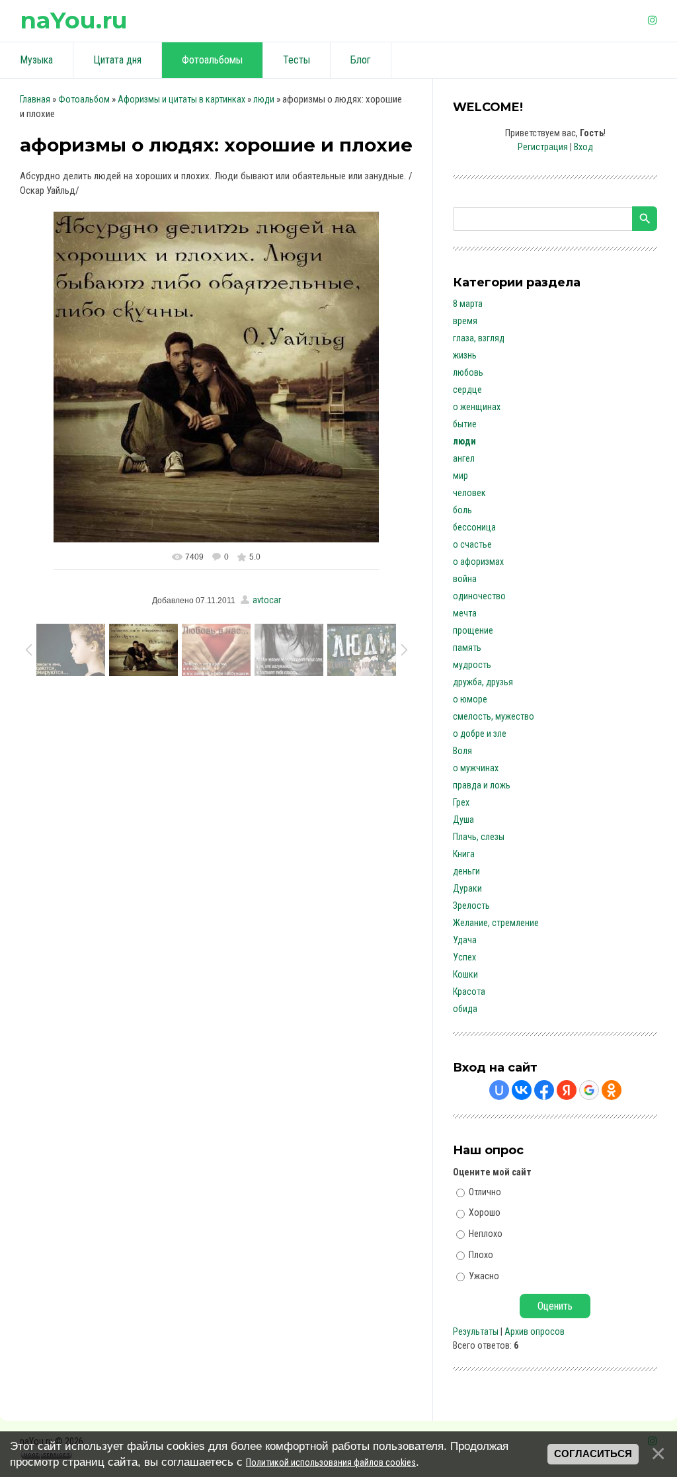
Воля (462, 750)
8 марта (468, 303)
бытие (465, 424)
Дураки (467, 888)
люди (263, 99)
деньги (466, 871)
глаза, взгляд (478, 338)
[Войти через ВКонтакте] (522, 1090)
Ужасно (484, 1275)
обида (465, 1008)
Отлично (485, 1191)
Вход (583, 147)
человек (469, 492)
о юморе (470, 699)
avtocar (267, 600)
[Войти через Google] (589, 1090)
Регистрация (543, 147)
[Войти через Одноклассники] (611, 1090)
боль (462, 510)
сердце (467, 389)
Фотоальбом (84, 99)
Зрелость (471, 905)
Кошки (465, 974)
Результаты (475, 1331)
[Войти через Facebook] (544, 1090)
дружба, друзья (483, 682)
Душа (463, 819)
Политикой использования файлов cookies (331, 1462)
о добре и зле (479, 733)
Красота (469, 991)
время (465, 321)
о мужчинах (475, 768)
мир (460, 475)
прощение (473, 630)
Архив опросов (534, 1331)
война (465, 578)
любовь (468, 372)
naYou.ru (74, 20)
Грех (461, 802)
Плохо (481, 1254)
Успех (464, 957)
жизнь (465, 355)
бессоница (474, 527)
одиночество (479, 596)
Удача (465, 940)
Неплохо (485, 1233)
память (467, 647)
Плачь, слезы (478, 836)
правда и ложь (481, 785)
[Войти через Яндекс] (567, 1090)
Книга (464, 854)
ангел (464, 458)
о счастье (472, 544)
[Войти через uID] (499, 1090)
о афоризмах (478, 561)
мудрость (472, 664)
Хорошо (484, 1212)
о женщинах (476, 406)
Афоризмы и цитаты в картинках (181, 99)
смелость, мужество (493, 716)
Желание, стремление (496, 922)
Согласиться (593, 1454)
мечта (465, 613)
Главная (35, 99)
